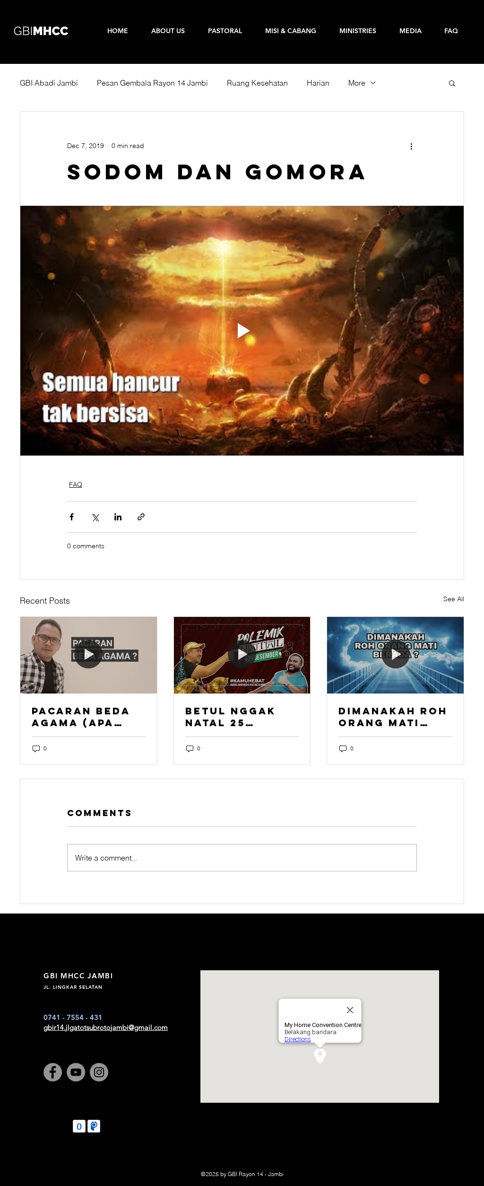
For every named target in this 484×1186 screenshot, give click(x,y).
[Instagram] (99, 1072)
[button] (452, 83)
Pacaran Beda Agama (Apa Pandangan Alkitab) (81, 717)
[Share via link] (141, 516)
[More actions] (411, 145)
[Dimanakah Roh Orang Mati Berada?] (395, 655)
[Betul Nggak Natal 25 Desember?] (242, 655)
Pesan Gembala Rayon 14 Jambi (152, 83)
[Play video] (242, 331)
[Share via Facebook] (71, 516)
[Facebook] (52, 1072)
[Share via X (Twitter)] (94, 516)
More (356, 83)
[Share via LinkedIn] (117, 516)
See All (453, 599)
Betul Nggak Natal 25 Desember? (230, 717)
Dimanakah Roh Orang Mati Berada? (393, 717)
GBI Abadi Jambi (49, 83)
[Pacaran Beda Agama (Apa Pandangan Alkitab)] (88, 655)
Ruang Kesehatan (257, 83)
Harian (318, 83)
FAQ (75, 484)
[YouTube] (76, 1072)
